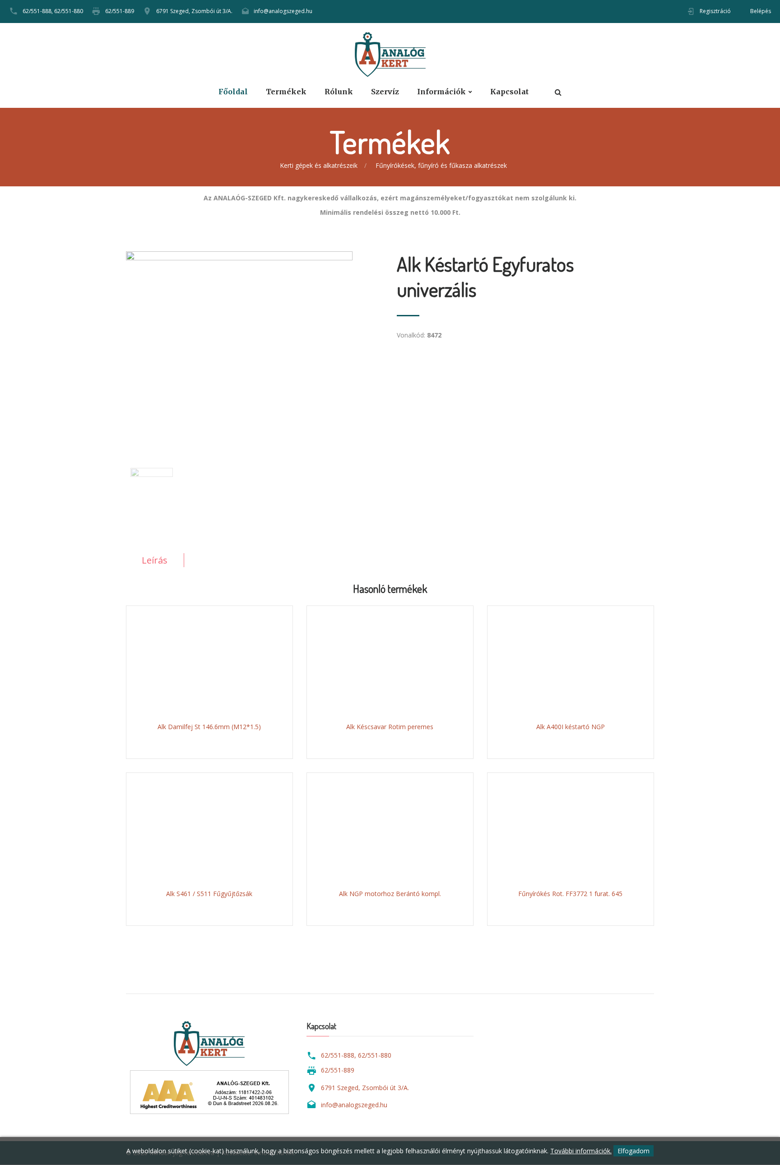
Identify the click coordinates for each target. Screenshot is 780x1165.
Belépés (760, 11)
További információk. (581, 1151)
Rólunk (339, 92)
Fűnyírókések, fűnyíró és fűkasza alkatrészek (441, 165)
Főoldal (233, 92)
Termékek (286, 92)
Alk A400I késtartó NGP (570, 726)
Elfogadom (634, 1151)
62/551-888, (38, 11)
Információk (441, 92)
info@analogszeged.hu (283, 11)
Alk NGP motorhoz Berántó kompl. (390, 893)
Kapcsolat (509, 92)
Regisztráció (715, 11)
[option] (254, 343)
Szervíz (385, 92)
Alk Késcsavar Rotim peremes (389, 726)
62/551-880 (68, 11)
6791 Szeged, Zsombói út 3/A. (194, 11)
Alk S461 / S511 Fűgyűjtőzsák (209, 893)
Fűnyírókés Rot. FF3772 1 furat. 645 (570, 893)
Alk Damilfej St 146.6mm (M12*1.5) (209, 726)
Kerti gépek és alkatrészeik (319, 165)
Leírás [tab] (154, 560)
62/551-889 (119, 11)
